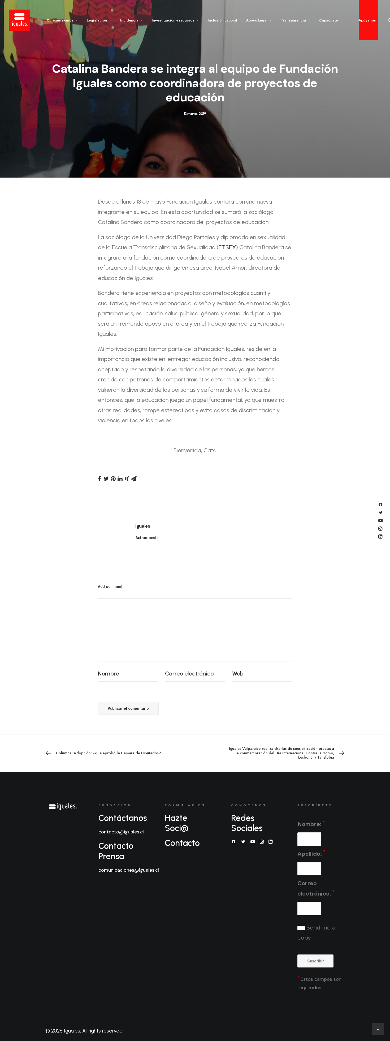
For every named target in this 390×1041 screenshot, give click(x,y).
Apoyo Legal (256, 20)
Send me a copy (316, 933)
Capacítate (328, 20)
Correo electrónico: (316, 888)
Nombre (108, 673)
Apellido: (311, 853)
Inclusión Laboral (222, 20)
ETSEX (227, 247)
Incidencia (129, 20)
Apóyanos (367, 20)
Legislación (97, 20)
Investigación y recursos (173, 20)
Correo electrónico (189, 673)
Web (238, 673)
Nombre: (311, 824)
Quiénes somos (60, 20)
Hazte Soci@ (177, 823)
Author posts (147, 537)
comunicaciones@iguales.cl (128, 870)
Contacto (182, 843)
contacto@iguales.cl (121, 832)
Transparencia (293, 20)
